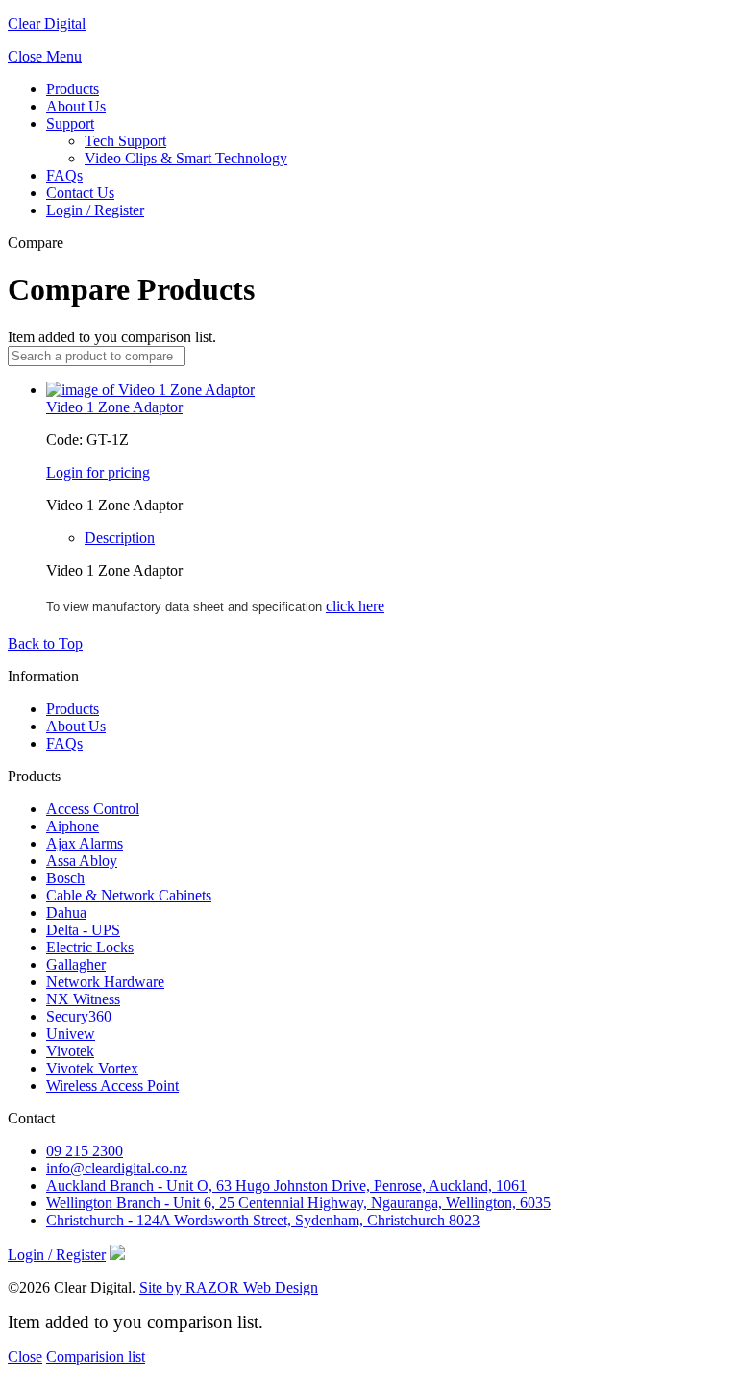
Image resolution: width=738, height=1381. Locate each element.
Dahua (66, 912)
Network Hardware (105, 982)
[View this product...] (150, 390)
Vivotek (70, 1051)
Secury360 (78, 1016)
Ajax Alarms (84, 843)
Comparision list (95, 1356)
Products (72, 89)
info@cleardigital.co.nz (116, 1168)
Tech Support (125, 141)
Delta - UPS (83, 930)
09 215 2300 (84, 1151)
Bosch (65, 878)
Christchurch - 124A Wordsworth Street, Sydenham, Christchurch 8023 (263, 1220)
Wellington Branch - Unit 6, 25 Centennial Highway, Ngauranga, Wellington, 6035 (298, 1203)
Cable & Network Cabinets (128, 895)
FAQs (64, 175)
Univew (70, 1033)
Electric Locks (90, 947)
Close (25, 1356)
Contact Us (80, 193)
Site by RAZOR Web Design (228, 1287)
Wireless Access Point (112, 1085)
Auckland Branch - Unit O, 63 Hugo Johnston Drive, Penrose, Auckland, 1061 (286, 1185)
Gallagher (76, 964)
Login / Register (95, 210)
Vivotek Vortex (92, 1068)
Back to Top (45, 643)
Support (70, 123)
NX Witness (83, 999)
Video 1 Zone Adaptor (114, 407)
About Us (76, 106)
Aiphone (72, 826)
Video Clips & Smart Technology (186, 158)
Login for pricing (98, 472)
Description (120, 538)
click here (355, 606)
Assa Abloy (81, 860)
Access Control (92, 809)
